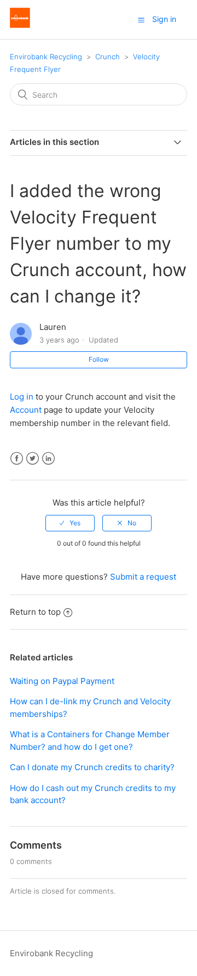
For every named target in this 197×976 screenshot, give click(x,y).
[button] (141, 19)
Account (26, 410)
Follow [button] (99, 359)
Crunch (107, 56)
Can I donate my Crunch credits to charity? (92, 767)
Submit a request (143, 576)
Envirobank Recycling (46, 56)
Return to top (35, 612)
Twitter (32, 458)
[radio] (70, 523)
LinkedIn (48, 458)
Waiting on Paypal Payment (62, 681)
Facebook (17, 458)
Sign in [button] (164, 19)
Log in (23, 396)
